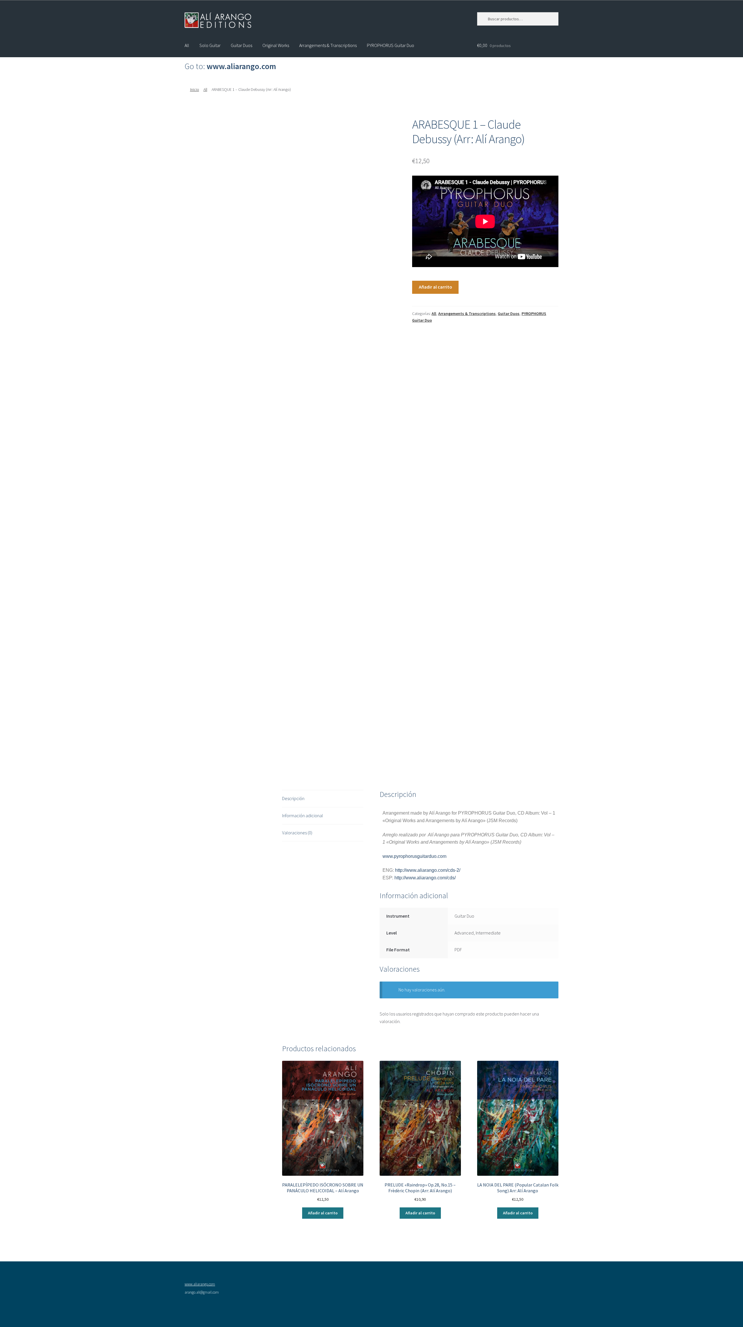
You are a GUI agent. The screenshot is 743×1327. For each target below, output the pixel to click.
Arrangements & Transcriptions (328, 45)
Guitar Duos (241, 45)
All (187, 45)
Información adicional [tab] (302, 815)
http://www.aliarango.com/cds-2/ (427, 870)
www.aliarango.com (200, 1284)
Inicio (194, 89)
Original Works (275, 45)
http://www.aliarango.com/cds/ (425, 877)
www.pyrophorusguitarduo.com (414, 856)
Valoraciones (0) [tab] (297, 833)
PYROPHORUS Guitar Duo (390, 45)
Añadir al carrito (435, 287)
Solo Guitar (210, 45)
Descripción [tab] (293, 798)
